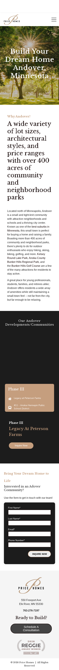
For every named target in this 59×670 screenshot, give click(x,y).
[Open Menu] (53, 19)
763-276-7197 (31, 610)
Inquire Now (21, 445)
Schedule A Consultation (31, 628)
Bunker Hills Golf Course (25, 265)
